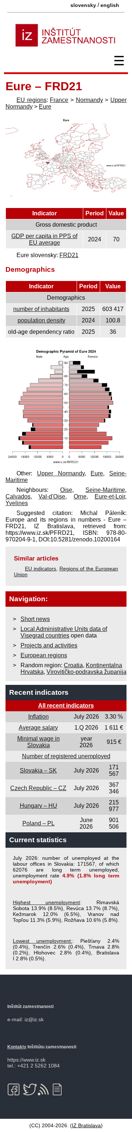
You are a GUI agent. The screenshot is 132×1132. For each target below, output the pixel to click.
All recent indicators (66, 705)
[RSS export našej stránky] (45, 1089)
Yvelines (17, 503)
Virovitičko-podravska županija (86, 672)
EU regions (31, 100)
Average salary (38, 727)
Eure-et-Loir (110, 496)
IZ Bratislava (86, 1125)
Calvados (18, 496)
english (109, 5)
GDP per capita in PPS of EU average (44, 239)
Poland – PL (38, 823)
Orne (80, 496)
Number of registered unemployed (66, 756)
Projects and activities (49, 645)
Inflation (38, 716)
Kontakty (16, 1046)
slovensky (83, 5)
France (59, 100)
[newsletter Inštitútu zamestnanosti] (60, 1089)
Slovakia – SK (38, 770)
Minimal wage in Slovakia (38, 741)
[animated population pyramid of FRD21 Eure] (66, 463)
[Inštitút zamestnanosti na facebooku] (15, 1089)
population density (41, 320)
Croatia (73, 665)
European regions (44, 655)
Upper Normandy (61, 473)
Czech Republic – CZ (38, 788)
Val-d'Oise (51, 496)
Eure (45, 106)
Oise (66, 490)
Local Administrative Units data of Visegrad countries (64, 632)
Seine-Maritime (105, 490)
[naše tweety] (30, 1089)
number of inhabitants (41, 309)
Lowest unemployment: (42, 941)
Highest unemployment (46, 902)
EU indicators (40, 569)
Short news (35, 619)
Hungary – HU (38, 806)
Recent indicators (39, 692)
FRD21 (68, 255)
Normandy (89, 100)
